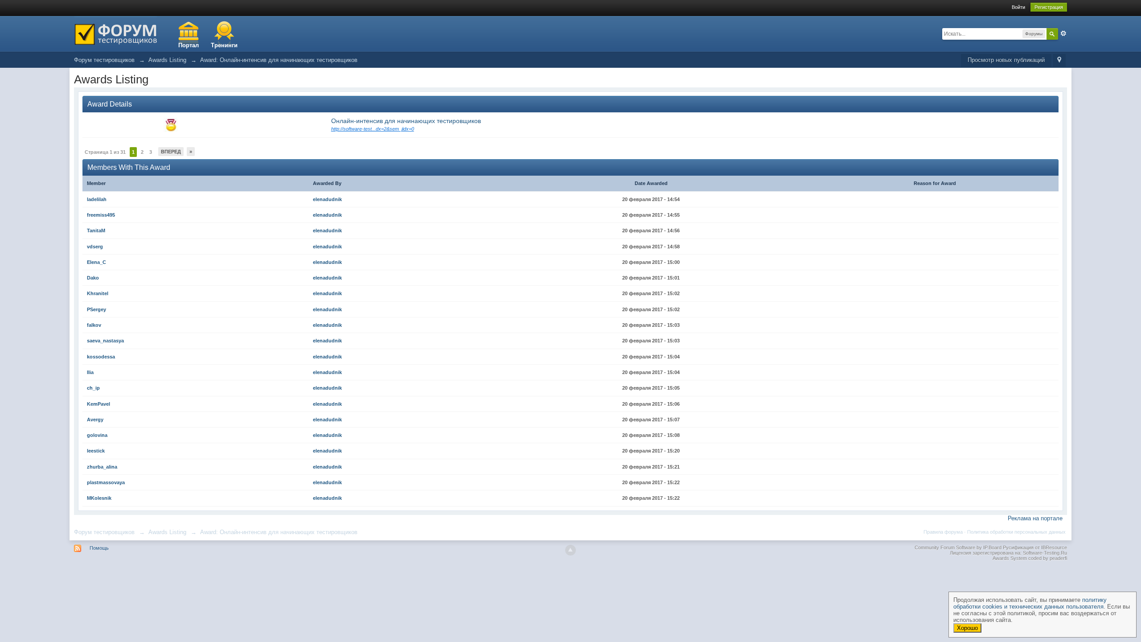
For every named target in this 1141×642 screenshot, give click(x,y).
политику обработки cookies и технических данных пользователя (1030, 603)
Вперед (171, 151)
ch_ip (93, 388)
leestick (96, 450)
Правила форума (943, 532)
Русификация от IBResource (1034, 547)
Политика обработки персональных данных (1016, 532)
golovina (97, 435)
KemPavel (98, 404)
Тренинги (224, 45)
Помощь (99, 548)
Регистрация (1048, 7)
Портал (188, 45)
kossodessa (101, 356)
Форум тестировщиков (104, 532)
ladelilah (97, 199)
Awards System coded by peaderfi (1030, 558)
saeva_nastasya (105, 340)
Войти (1018, 7)
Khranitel (97, 293)
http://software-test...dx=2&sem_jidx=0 (372, 129)
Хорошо (967, 628)
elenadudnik (327, 199)
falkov (94, 325)
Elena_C (96, 262)
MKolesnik (99, 498)
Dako (93, 277)
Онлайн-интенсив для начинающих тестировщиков (406, 120)
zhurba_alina (102, 466)
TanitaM (96, 230)
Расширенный (1063, 33)
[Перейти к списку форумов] (115, 33)
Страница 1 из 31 (105, 152)
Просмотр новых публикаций (1006, 60)
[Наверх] (570, 550)
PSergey (96, 309)
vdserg (95, 246)
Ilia (90, 372)
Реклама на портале (1035, 518)
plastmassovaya (106, 482)
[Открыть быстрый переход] (1059, 60)
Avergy (95, 419)
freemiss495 (101, 215)
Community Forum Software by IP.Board (958, 547)
